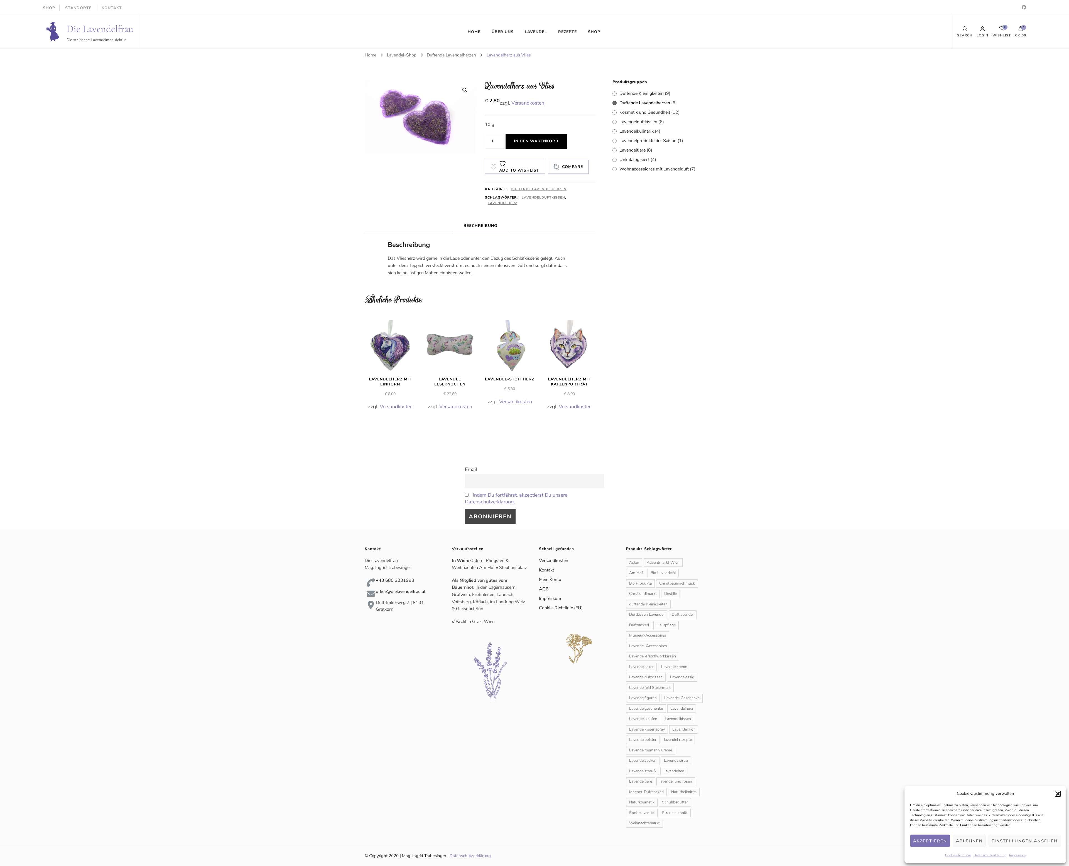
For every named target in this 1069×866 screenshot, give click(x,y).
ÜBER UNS (503, 31)
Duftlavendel (682, 614)
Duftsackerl (639, 625)
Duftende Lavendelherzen (539, 189)
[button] (1058, 793)
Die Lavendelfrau (100, 29)
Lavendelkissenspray (647, 729)
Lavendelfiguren (643, 698)
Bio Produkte (640, 583)
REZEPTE (567, 31)
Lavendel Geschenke (682, 698)
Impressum (1017, 855)
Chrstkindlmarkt (643, 593)
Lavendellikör (683, 729)
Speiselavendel (641, 812)
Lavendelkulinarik (636, 131)
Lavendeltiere (632, 150)
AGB (544, 589)
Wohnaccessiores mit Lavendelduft (654, 169)
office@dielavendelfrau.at (400, 591)
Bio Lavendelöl (663, 572)
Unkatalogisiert (634, 160)
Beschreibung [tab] (480, 225)
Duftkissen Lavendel (646, 614)
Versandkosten (527, 103)
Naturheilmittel (684, 792)
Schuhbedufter (675, 802)
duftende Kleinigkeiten (648, 604)
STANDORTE (78, 8)
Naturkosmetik (641, 802)
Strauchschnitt (675, 812)
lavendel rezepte (678, 739)
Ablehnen (969, 841)
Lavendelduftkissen (543, 197)
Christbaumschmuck (677, 583)
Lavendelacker (641, 666)
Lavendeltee (673, 771)
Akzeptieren (930, 841)
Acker (634, 562)
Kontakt (546, 570)
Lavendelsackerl (642, 760)
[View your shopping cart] (1021, 30)
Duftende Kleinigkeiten (641, 93)
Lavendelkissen (678, 718)
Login (982, 35)
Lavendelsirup (676, 760)
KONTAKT (112, 8)
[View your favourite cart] (1001, 29)
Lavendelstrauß (642, 771)
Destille (670, 593)
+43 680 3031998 (395, 580)
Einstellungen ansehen (1025, 841)
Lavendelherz (502, 203)
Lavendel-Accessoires (648, 646)
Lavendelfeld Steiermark (650, 687)
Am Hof (636, 572)
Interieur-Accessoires (647, 635)
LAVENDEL (536, 31)
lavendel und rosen (675, 781)
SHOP (49, 8)
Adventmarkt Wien (663, 562)
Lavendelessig (682, 677)
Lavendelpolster (642, 739)
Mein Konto (550, 579)
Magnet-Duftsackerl (646, 792)
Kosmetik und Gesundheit (644, 112)
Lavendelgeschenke (646, 708)
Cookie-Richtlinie (958, 855)
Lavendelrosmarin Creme (650, 750)
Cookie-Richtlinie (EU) (561, 608)
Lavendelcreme (674, 666)
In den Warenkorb (536, 141)
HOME (474, 31)
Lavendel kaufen (643, 718)
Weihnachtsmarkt (644, 823)
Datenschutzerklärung (990, 855)
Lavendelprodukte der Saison (647, 141)
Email (471, 469)
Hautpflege (666, 625)
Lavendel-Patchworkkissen (652, 656)
